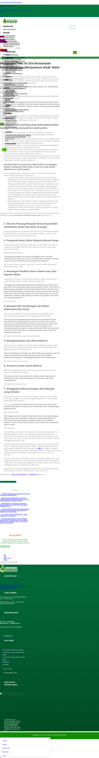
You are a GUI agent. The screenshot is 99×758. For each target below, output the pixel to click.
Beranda (5, 740)
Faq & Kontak (5, 751)
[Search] (17, 48)
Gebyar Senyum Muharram (13, 73)
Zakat (5, 554)
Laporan (4, 744)
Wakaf (5, 559)
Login (4, 755)
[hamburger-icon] (72, 27)
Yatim (5, 556)
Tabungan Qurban (10, 110)
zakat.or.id (15, 474)
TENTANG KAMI (8, 26)
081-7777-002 (4, 16)
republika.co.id (33, 474)
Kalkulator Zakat (6, 748)
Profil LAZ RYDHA (9, 29)
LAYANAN (8, 113)
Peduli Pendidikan (7, 557)
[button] (3, 39)
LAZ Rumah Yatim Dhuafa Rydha (10, 2)
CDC (39, 448)
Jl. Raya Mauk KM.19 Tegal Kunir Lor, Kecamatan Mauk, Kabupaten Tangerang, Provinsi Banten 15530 (13, 586)
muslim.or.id (22, 474)
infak (5, 555)
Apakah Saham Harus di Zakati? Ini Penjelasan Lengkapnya (15, 94)
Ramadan (5, 560)
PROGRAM (6, 32)
